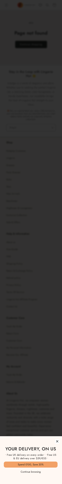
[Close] (57, 441)
